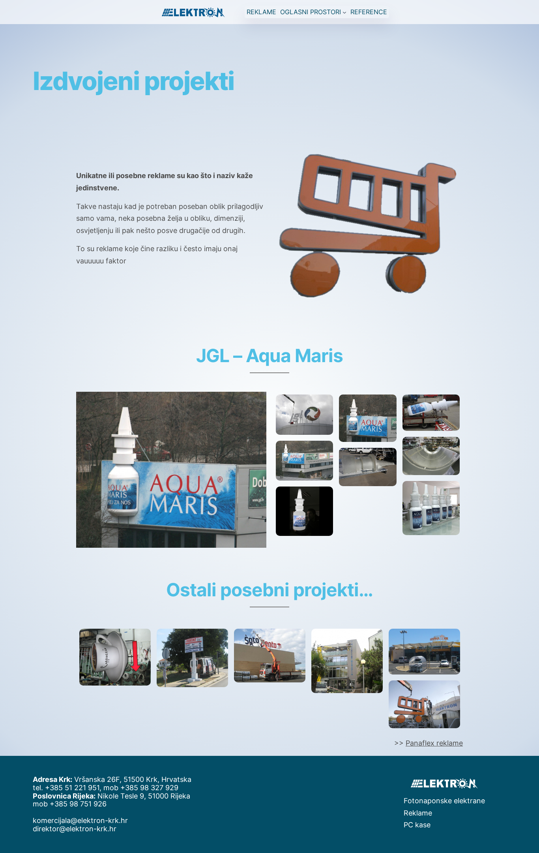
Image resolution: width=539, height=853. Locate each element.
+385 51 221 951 (72, 787)
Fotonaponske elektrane (444, 801)
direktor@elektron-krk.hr (74, 829)
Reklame (418, 813)
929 (171, 787)
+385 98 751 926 (78, 804)
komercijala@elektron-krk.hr (80, 820)
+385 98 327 (142, 787)
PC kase (417, 825)
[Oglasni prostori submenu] (344, 12)
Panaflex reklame (434, 743)
